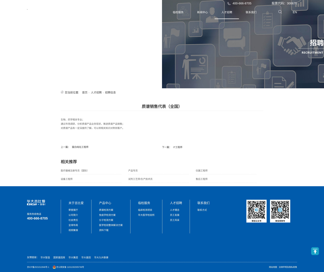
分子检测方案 (106, 220)
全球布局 (73, 225)
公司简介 (73, 215)
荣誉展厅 (73, 210)
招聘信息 (110, 92)
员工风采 (174, 220)
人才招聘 (96, 92)
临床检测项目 (145, 210)
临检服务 (144, 203)
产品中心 (105, 203)
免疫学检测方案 (107, 215)
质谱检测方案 (106, 210)
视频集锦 (73, 230)
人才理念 (174, 210)
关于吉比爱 (76, 203)
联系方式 (202, 210)
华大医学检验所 (146, 215)
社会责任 (73, 220)
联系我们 (251, 12)
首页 (105, 12)
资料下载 (104, 230)
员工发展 (174, 215)
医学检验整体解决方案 (111, 225)
